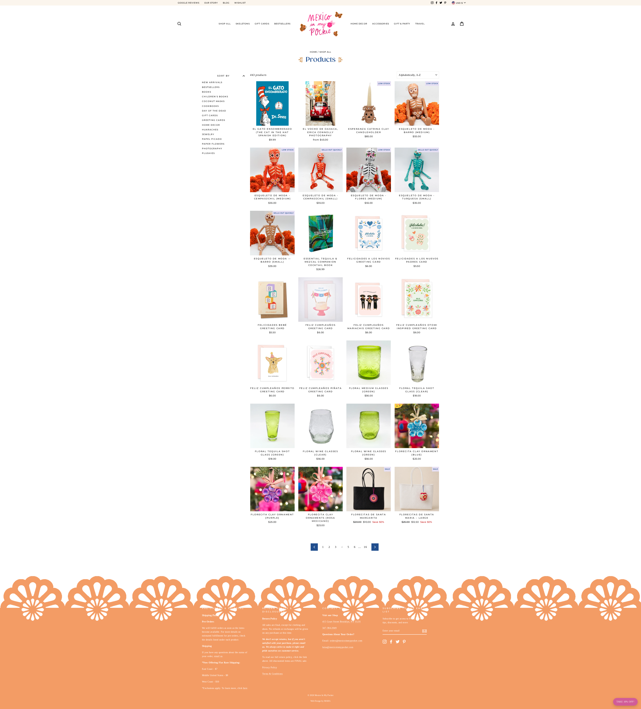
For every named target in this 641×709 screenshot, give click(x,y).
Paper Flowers (213, 144)
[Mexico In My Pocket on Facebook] (391, 642)
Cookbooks (210, 106)
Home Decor (359, 23)
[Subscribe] (424, 631)
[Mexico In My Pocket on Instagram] (385, 642)
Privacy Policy (269, 667)
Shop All (225, 23)
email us (218, 656)
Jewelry (208, 134)
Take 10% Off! (625, 701)
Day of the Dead (214, 110)
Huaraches (210, 129)
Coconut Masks (213, 101)
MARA (327, 701)
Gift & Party (402, 23)
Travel (420, 23)
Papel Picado (212, 139)
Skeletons (243, 23)
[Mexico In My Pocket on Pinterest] (404, 642)
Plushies (208, 153)
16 (365, 547)
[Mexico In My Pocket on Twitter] (398, 642)
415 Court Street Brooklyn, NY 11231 (341, 621)
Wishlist (240, 3)
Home (313, 52)
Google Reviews (188, 3)
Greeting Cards (213, 120)
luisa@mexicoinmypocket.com (337, 647)
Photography (212, 148)
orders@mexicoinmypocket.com (346, 640)
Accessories (380, 23)
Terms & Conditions (272, 673)
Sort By (223, 76)
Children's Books (215, 96)
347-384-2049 (329, 628)
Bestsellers (282, 23)
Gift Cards (262, 23)
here (245, 688)
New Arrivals (212, 82)
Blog (226, 3)
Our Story (211, 3)
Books (206, 92)
